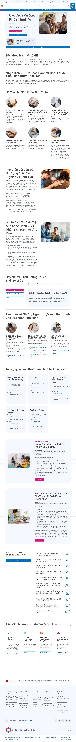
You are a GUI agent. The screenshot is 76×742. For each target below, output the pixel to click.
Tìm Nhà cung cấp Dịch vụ (12, 654)
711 (12, 196)
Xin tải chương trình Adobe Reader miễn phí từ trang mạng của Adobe (38, 681)
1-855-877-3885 (10, 265)
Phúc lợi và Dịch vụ (37, 699)
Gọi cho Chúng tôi (31, 47)
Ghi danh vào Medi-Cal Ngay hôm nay (18, 34)
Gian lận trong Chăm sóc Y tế (63, 707)
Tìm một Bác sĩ (30, 5)
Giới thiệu (16, 47)
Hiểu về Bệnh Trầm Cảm (36, 352)
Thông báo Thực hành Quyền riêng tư (32, 737)
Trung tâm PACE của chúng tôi (48, 698)
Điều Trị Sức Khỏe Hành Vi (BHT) (38, 350)
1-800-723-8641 (32, 209)
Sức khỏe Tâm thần (23, 698)
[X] (59, 720)
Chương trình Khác (23, 703)
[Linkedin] (69, 720)
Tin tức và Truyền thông (62, 710)
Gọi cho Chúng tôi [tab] (11, 290)
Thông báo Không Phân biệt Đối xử (12, 737)
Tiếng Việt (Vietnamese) (56, 5)
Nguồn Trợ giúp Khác (40, 47)
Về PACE (45, 695)
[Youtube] (66, 720)
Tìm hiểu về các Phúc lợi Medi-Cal (29, 651)
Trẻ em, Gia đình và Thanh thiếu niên (54, 47)
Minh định (35, 706)
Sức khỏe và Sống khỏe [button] (38, 5)
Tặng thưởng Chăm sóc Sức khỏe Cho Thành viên (12, 697)
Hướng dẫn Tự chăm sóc (11, 702)
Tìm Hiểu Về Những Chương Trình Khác (61, 653)
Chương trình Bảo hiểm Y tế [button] (20, 5)
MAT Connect (56, 353)
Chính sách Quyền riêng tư (50, 737)
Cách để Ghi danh (23, 705)
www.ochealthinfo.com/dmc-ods (24, 211)
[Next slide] (69, 625)
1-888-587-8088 (28, 720)
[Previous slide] (67, 625)
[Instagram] (62, 720)
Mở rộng (67, 554)
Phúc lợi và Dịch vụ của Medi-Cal (24, 695)
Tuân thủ (59, 704)
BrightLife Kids (38, 450)
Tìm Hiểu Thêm (18, 43)
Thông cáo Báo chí (61, 712)
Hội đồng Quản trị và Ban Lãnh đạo (63, 699)
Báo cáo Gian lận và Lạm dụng (11, 739)
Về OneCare (35, 695)
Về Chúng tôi (60, 696)
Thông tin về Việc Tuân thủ (65, 737)
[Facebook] (56, 720)
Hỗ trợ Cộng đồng (23, 700)
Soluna (36, 502)
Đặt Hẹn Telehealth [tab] (12, 298)
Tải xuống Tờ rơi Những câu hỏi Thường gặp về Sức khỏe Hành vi (18, 560)
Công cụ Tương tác (10, 704)
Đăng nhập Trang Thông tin (72, 6)
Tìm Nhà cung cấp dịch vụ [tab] (14, 294)
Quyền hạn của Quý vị (24, 707)
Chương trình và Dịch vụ (11, 699)
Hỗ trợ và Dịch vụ (22, 47)
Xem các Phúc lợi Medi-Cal (15, 31)
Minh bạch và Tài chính (62, 702)
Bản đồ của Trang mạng (66, 739)
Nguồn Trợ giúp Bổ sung (11, 706)
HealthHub (29, 9)
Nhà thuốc (35, 702)
